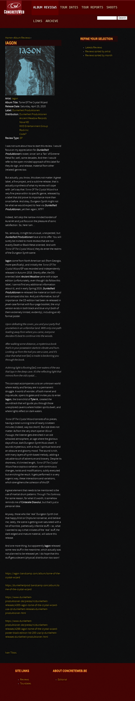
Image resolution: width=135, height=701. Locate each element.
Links (37, 21)
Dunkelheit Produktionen (26, 110)
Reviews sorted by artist (97, 51)
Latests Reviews (93, 47)
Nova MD (24, 122)
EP (21, 138)
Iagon (15, 98)
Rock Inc (23, 130)
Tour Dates (69, 7)
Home (8, 38)
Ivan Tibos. (11, 653)
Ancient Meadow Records (33, 118)
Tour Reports (92, 7)
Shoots (112, 7)
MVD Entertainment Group (33, 126)
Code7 (23, 134)
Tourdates (25, 683)
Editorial (62, 679)
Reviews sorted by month (98, 55)
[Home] (14, 7)
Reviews (24, 679)
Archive (52, 21)
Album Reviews (45, 7)
